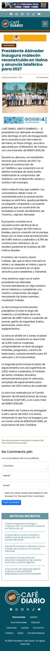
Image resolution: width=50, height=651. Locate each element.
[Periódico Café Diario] (12, 23)
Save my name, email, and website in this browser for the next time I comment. (26, 494)
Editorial (35, 622)
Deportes (12, 627)
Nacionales (9, 45)
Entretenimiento (36, 633)
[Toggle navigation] (45, 24)
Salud (20, 633)
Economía (38, 627)
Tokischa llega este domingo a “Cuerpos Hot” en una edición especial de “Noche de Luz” (25, 526)
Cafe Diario (44, 77)
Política (9, 633)
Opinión (34, 617)
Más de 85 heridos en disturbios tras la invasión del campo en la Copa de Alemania (25, 549)
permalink (23, 443)
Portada (34, 440)
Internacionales (19, 622)
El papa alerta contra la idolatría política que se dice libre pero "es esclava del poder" (22, 537)
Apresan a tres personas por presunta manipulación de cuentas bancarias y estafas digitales (23, 560)
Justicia (25, 627)
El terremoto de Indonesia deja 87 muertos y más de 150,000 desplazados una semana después (23, 571)
